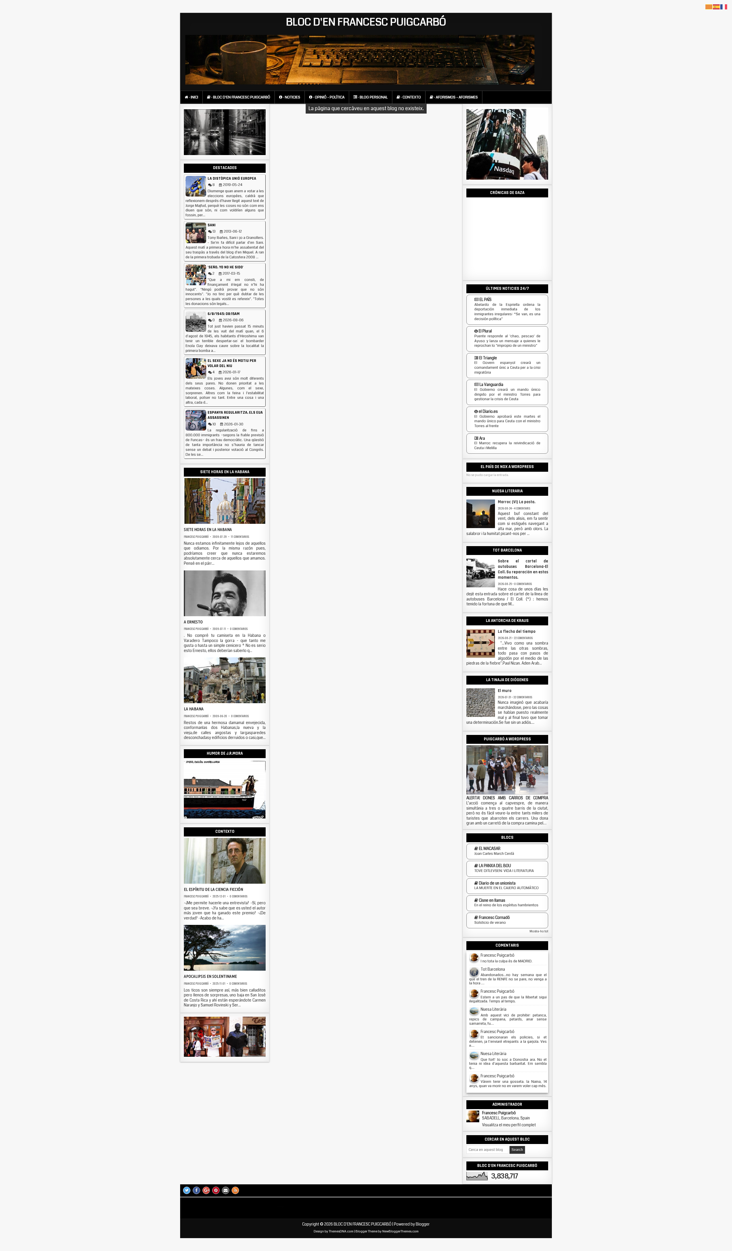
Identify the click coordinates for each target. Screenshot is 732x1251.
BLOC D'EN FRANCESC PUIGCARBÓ (366, 22)
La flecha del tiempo (517, 631)
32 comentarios (522, 697)
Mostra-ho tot (539, 931)
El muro (505, 690)
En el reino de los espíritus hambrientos (506, 905)
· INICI (193, 97)
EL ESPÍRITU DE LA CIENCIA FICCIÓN (213, 889)
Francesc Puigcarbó (196, 536)
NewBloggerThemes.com (400, 1231)
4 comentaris (522, 508)
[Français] (724, 6)
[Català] (709, 6)
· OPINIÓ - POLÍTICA (328, 97)
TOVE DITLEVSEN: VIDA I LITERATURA (504, 870)
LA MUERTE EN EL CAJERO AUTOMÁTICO (506, 888)
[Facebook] (196, 1190)
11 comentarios (240, 536)
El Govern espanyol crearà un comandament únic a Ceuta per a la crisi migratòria (507, 367)
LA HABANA (194, 708)
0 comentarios (239, 629)
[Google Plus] (206, 1190)
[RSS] (235, 1190)
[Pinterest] (216, 1190)
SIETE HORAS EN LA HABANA (208, 529)
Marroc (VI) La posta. (516, 502)
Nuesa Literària (493, 1009)
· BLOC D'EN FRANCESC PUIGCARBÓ (240, 97)
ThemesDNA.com (341, 1231)
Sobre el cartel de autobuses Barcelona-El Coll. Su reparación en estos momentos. (523, 569)
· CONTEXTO (410, 97)
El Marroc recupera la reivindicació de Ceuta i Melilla (507, 446)
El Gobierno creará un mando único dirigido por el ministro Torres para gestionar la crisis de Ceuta (507, 394)
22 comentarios (523, 638)
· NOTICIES (291, 97)
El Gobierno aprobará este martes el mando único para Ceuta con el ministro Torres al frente (507, 421)
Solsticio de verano (490, 922)
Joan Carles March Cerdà (494, 853)
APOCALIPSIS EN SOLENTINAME (210, 976)
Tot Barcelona (493, 969)
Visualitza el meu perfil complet (509, 1125)
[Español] (716, 6)
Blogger (423, 1224)
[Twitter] (186, 1190)
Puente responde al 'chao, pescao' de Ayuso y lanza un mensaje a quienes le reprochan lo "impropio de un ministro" (507, 341)
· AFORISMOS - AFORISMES (455, 97)
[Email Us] (225, 1190)
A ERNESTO (193, 621)
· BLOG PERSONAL (372, 97)
